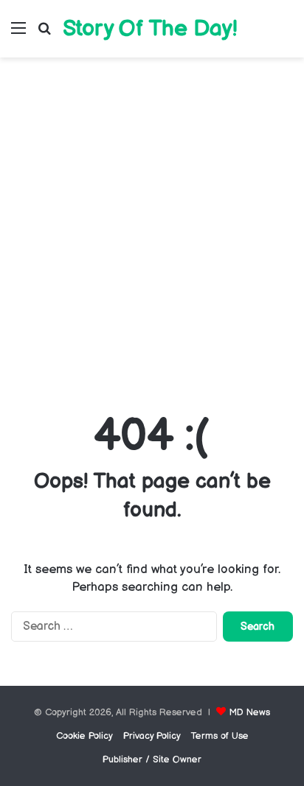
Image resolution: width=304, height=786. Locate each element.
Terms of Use (220, 736)
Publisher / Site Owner (152, 759)
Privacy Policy (152, 736)
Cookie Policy (84, 736)
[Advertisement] (152, 231)
